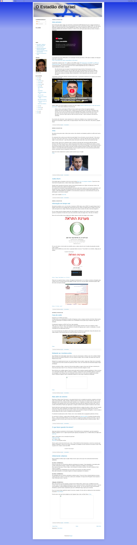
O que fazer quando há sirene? (62, 427)
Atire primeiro (56, 22)
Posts (38, 21)
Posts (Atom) (59, 528)
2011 (38, 79)
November (40, 80)
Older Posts (98, 526)
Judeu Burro (56, 179)
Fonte (53, 153)
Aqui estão (54, 440)
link (54, 439)
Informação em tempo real (61, 203)
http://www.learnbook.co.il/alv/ (61, 277)
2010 (38, 111)
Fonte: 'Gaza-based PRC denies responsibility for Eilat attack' (65, 60)
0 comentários (66, 124)
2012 (38, 77)
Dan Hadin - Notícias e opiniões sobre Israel (41, 45)
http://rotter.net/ (57, 306)
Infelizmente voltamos (59, 456)
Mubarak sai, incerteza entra (62, 353)
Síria (53, 131)
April (39, 105)
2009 (38, 112)
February (40, 107)
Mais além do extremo (59, 397)
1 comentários (66, 452)
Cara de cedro (57, 315)
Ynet (58, 491)
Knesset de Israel (40, 46)
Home (77, 526)
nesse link (64, 194)
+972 (66, 62)
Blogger (70, 535)
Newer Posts (54, 526)
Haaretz (61, 491)
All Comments (40, 23)
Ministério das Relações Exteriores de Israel (41, 49)
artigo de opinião (83, 416)
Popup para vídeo (55, 437)
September (40, 84)
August (39, 85)
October (39, 82)
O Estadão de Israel (55, 6)
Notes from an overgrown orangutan (84, 181)
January (39, 109)
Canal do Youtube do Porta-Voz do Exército (42, 51)
